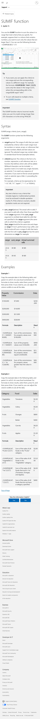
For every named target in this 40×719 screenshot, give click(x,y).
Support (4, 7)
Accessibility (5, 692)
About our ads (19, 715)
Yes (14, 500)
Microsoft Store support (8, 549)
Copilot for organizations (8, 524)
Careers (4, 672)
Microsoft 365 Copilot (7, 627)
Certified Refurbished (7, 559)
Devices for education (7, 579)
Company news (6, 679)
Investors (4, 685)
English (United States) (11, 701)
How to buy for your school (9, 588)
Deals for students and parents (10, 595)
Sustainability (5, 695)
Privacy (20, 712)
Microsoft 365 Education (8, 585)
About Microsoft (6, 676)
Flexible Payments (6, 566)
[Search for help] (7, 2)
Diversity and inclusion (8, 689)
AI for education (6, 598)
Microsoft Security (6, 611)
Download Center (6, 546)
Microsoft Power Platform (8, 621)
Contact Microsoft (12, 712)
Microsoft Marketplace (8, 656)
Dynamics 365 (5, 614)
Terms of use (26, 712)
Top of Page (5, 490)
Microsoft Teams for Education (10, 582)
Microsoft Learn (6, 646)
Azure (3, 640)
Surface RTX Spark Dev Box (9, 520)
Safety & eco (5, 715)
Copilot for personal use (8, 527)
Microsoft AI (5, 608)
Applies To (6, 26)
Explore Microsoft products (9, 530)
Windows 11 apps (6, 533)
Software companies (7, 660)
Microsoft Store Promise (8, 563)
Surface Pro (5, 511)
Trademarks (34, 712)
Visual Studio (5, 663)
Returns (4, 553)
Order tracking (6, 556)
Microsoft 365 (5, 617)
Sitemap (4, 712)
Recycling (12, 715)
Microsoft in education (8, 575)
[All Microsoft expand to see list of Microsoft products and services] (2, 2)
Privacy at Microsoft (7, 682)
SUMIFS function (15, 99)
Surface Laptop (6, 514)
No (26, 500)
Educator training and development (11, 592)
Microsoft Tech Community (9, 653)
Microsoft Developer (7, 643)
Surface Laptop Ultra (7, 517)
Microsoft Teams (6, 624)
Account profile (6, 543)
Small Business (6, 631)
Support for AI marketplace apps (10, 650)
